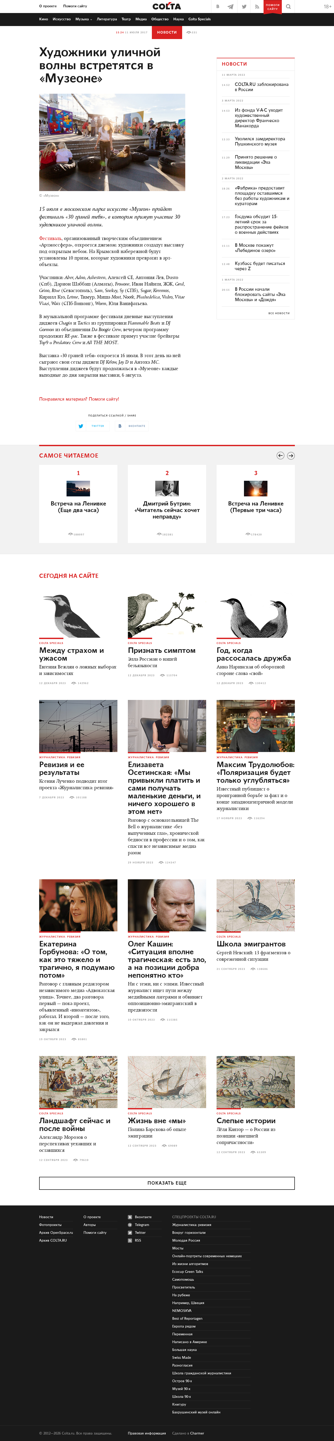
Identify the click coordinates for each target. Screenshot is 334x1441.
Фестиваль (50, 239)
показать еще (167, 1183)
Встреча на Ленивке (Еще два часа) (78, 507)
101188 (81, 797)
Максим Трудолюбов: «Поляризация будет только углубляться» (256, 773)
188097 (79, 534)
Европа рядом (183, 1326)
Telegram (142, 1225)
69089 (172, 1146)
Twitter (140, 1233)
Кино (43, 19)
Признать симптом (162, 651)
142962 (83, 683)
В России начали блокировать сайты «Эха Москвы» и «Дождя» (260, 294)
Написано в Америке (189, 1342)
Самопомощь (183, 1279)
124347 (170, 862)
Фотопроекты (50, 1225)
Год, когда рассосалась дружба (254, 654)
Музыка (82, 19)
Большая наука (184, 1350)
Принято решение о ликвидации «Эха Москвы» (256, 162)
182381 (167, 534)
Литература (107, 19)
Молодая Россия (186, 1240)
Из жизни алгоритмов (190, 1264)
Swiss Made (181, 1358)
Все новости (279, 313)
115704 (171, 675)
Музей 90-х (181, 1389)
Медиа (141, 19)
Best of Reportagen (187, 1318)
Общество (160, 19)
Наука (178, 19)
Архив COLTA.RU (53, 1240)
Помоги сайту (75, 6)
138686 (262, 969)
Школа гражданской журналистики (201, 1373)
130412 (260, 683)
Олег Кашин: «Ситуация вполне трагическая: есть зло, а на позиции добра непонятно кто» (167, 959)
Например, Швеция (188, 1303)
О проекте (48, 6)
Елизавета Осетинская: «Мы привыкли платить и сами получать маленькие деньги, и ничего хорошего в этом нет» (164, 788)
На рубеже (181, 1295)
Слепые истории (246, 1121)
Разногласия (182, 1365)
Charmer (197, 1433)
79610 (84, 1160)
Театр (126, 19)
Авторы (90, 1225)
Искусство (62, 19)
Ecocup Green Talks (187, 1272)
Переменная (182, 1334)
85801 (82, 1039)
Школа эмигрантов (251, 944)
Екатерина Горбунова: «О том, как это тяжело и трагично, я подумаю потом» (77, 959)
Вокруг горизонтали (189, 1233)
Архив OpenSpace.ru (56, 1233)
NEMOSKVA (182, 1311)
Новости (167, 32)
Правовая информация (147, 1433)
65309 (261, 1152)
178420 (256, 534)
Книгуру (179, 1404)
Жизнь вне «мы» (157, 1121)
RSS (138, 1240)
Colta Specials (199, 19)
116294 (259, 818)
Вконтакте (143, 1217)
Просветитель (183, 1287)
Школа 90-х (181, 1397)
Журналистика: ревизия (60, 757)
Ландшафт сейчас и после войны (74, 1125)
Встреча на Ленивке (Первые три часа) (256, 507)
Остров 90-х (182, 1381)
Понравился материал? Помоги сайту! (79, 399)
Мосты (177, 1248)
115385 (172, 1020)
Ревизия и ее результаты (61, 769)
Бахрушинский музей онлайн (196, 1412)
